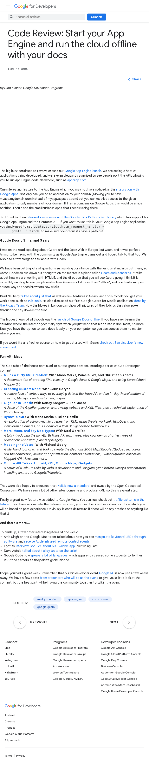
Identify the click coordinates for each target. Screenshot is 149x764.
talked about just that (35, 296)
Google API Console (113, 647)
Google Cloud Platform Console (121, 654)
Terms (8, 755)
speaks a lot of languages (49, 555)
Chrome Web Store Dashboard (120, 685)
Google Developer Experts (69, 660)
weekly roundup (47, 599)
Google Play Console (114, 660)
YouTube (10, 678)
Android (10, 715)
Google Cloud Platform (19, 734)
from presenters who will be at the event (69, 578)
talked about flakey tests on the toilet (49, 551)
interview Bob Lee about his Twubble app (45, 546)
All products (12, 740)
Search (96, 17)
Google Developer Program (70, 647)
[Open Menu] (8, 6)
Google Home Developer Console (122, 691)
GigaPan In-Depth (18, 403)
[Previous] (20, 622)
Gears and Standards (116, 273)
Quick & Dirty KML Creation (25, 375)
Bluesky (9, 654)
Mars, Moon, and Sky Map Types (29, 431)
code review (100, 599)
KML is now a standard (73, 486)
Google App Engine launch (83, 171)
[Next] (129, 622)
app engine (75, 599)
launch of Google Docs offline (78, 319)
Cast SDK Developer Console (119, 678)
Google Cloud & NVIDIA (68, 678)
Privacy (20, 755)
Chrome (10, 721)
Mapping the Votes (19, 445)
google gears (46, 607)
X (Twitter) (11, 672)
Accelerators (61, 666)
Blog (7, 647)
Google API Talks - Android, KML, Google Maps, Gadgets (48, 463)
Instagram (11, 660)
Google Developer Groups (69, 654)
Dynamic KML (14, 417)
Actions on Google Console (118, 672)
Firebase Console (111, 666)
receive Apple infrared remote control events (57, 542)
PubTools (34, 301)
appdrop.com (76, 180)
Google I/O (106, 573)
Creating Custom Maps (22, 389)
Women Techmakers (66, 672)
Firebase (10, 727)
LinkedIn (10, 666)
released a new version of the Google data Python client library (71, 217)
